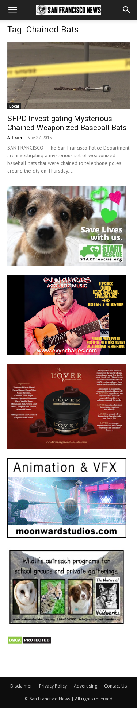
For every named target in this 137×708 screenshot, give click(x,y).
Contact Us (115, 686)
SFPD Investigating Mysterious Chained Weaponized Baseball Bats (67, 123)
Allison (14, 137)
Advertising (85, 686)
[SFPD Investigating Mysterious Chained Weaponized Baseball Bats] (68, 75)
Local (14, 106)
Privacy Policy (53, 686)
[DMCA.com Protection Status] (29, 642)
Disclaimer (21, 686)
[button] (12, 10)
